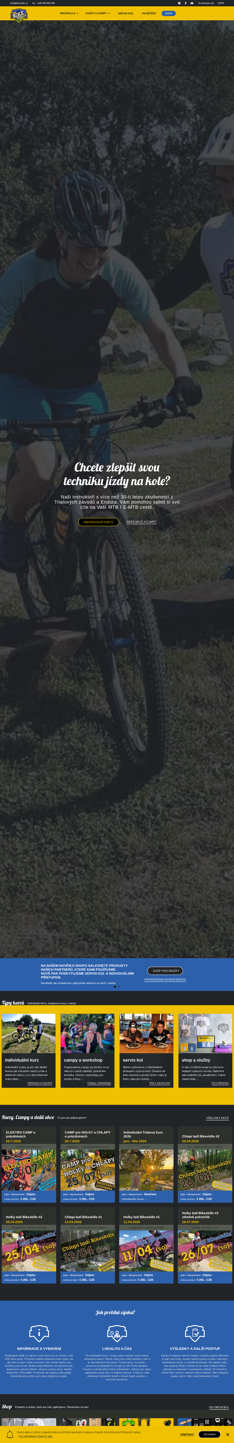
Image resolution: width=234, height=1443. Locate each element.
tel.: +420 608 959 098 (43, 3)
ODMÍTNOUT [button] (187, 1434)
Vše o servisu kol (159, 1082)
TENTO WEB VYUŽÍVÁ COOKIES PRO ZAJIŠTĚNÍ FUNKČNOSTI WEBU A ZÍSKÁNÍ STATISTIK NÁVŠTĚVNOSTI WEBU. (79, 1432)
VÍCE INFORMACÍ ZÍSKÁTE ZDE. (35, 1436)
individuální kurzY (98, 522)
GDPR (221, 3)
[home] (19, 13)
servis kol (126, 13)
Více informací (220, 1082)
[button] (69, 13)
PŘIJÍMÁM (209, 1434)
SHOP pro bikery (166, 970)
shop (168, 13)
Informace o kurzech (40, 1082)
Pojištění (149, 13)
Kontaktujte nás (206, 3)
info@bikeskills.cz (19, 3)
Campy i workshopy (99, 1082)
